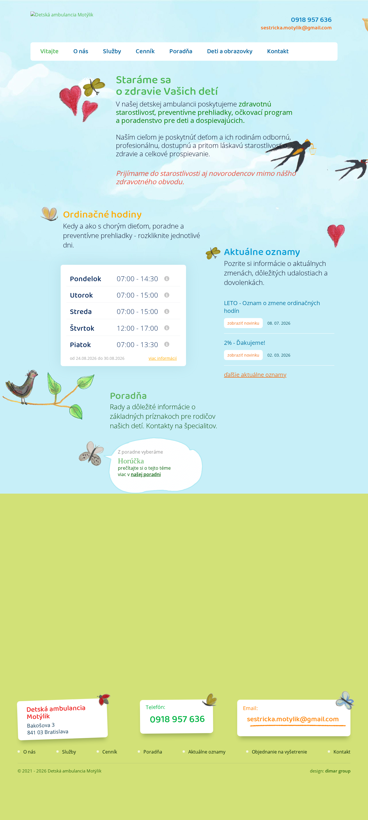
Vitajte (49, 53)
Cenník (145, 53)
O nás (80, 53)
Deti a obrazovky (229, 53)
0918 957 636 (311, 21)
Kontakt (278, 53)
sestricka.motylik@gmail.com (296, 29)
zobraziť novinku (243, 323)
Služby (112, 53)
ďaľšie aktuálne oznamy (255, 374)
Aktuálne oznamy (262, 254)
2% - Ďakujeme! (244, 343)
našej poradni (146, 474)
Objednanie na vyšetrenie (279, 752)
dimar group (337, 771)
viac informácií (163, 358)
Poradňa (180, 53)
